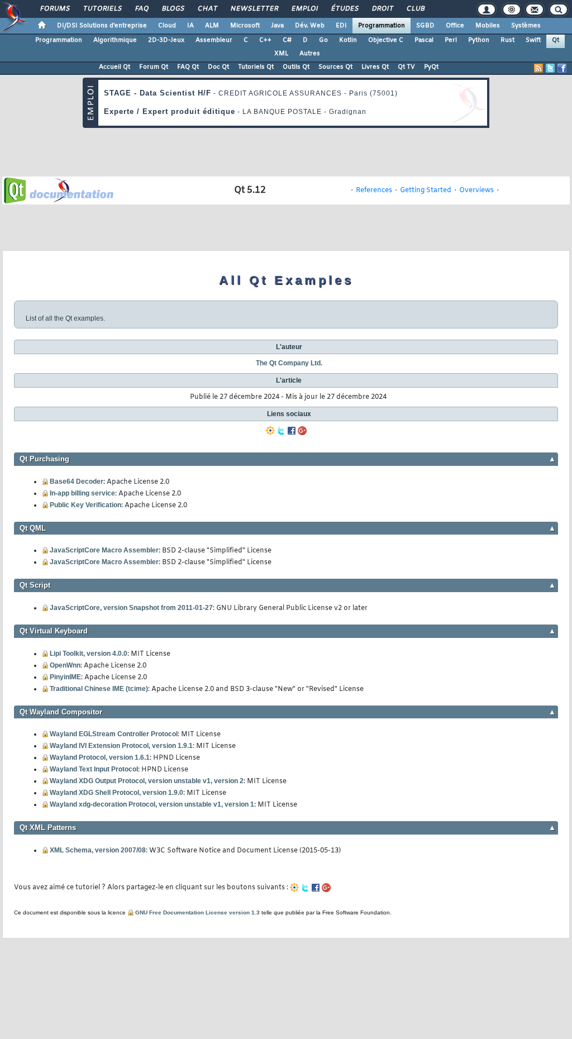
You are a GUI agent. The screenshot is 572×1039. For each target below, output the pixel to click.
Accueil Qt (114, 67)
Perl (451, 40)
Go (323, 40)
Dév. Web (310, 26)
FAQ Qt (188, 67)
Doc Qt (218, 67)
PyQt (431, 67)
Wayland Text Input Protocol (94, 769)
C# (287, 40)
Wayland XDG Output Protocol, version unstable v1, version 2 (147, 781)
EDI (341, 26)
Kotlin (348, 40)
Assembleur (214, 40)
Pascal (423, 40)
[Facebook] (291, 430)
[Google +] (302, 430)
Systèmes (526, 26)
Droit (382, 8)
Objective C (385, 40)
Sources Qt (335, 67)
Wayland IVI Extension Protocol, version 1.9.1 (121, 746)
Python (478, 40)
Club (415, 8)
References (374, 190)
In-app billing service (82, 493)
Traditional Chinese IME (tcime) (99, 689)
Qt (555, 40)
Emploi (304, 8)
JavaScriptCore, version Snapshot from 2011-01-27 (131, 608)
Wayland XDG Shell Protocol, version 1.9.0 (116, 793)
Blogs (172, 8)
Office (455, 26)
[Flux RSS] (538, 68)
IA (190, 26)
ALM (212, 26)
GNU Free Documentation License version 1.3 (197, 912)
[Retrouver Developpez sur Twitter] (550, 68)
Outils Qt (296, 67)
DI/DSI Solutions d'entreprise (102, 26)
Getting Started (425, 190)
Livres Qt (375, 67)
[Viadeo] (270, 430)
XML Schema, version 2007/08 (98, 850)
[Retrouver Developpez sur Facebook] (561, 68)
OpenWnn (65, 665)
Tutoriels (102, 8)
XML (281, 54)
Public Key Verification (85, 505)
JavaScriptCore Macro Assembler (104, 550)
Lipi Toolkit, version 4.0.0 (88, 653)
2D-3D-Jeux (166, 40)
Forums (54, 8)
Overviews (476, 190)
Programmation (381, 26)
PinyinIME (65, 677)
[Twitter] (281, 430)
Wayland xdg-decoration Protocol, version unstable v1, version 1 (152, 804)
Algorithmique (115, 40)
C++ (265, 40)
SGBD (425, 26)
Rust (507, 40)
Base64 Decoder (76, 481)
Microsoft (245, 26)
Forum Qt (153, 67)
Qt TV (406, 67)
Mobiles (487, 26)
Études (344, 8)
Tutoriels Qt (256, 67)
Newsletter (254, 8)
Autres (309, 54)
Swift (533, 40)
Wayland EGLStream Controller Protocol (114, 734)
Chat (207, 8)
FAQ (141, 8)
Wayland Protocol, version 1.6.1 (100, 757)
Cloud (167, 26)
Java (277, 26)
